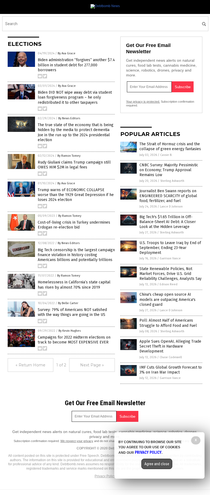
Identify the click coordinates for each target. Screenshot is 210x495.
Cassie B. (166, 155)
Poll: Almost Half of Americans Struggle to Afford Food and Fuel (168, 323)
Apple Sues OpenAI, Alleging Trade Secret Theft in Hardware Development (170, 346)
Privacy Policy (105, 476)
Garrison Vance (170, 258)
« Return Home (30, 365)
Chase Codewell (171, 357)
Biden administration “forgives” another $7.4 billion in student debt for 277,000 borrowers (76, 65)
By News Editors (69, 118)
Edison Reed (168, 284)
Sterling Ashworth (172, 181)
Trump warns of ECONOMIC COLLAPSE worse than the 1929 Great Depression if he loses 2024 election (76, 195)
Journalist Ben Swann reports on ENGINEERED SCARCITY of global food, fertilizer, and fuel (168, 196)
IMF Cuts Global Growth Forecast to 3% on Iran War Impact (170, 370)
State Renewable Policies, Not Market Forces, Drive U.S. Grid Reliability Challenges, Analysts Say (170, 273)
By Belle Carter (68, 303)
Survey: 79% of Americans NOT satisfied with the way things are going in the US (72, 312)
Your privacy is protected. (143, 101)
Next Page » (92, 365)
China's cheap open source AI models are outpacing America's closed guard (167, 299)
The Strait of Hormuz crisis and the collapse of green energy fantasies (170, 146)
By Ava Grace (66, 53)
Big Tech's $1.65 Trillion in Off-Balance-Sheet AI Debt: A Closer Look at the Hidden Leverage (167, 222)
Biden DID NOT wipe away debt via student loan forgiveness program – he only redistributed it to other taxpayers (75, 97)
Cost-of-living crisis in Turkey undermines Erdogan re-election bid (74, 225)
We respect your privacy (76, 441)
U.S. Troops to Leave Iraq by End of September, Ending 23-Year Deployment (170, 248)
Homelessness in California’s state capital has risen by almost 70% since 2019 (74, 284)
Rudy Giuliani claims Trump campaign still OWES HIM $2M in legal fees (74, 165)
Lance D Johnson (171, 206)
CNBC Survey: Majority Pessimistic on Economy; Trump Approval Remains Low (168, 170)
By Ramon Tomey (68, 156)
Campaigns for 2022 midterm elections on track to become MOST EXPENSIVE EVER (74, 340)
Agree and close (156, 464)
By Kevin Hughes (70, 331)
